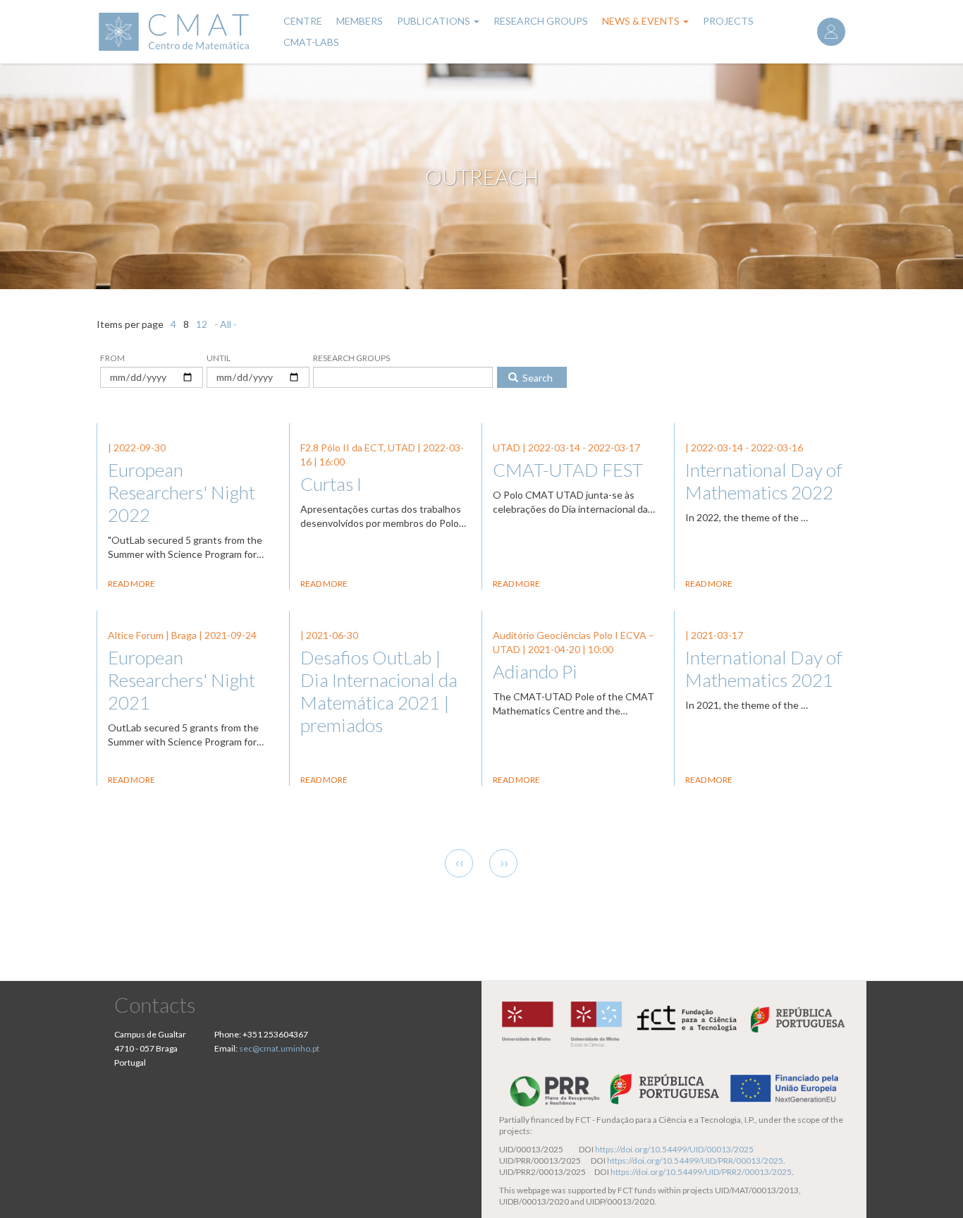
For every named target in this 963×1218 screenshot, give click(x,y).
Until (219, 358)
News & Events (642, 21)
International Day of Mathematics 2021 (763, 668)
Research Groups (540, 21)
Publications (434, 21)
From (112, 358)
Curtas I (331, 484)
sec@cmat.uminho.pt (279, 1048)
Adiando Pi (535, 671)
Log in (831, 32)
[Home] (181, 32)
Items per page (130, 324)
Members (359, 21)
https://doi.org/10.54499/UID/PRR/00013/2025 (695, 1160)
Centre (302, 21)
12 (201, 324)
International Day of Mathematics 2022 (763, 481)
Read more (131, 583)
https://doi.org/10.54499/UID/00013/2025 (674, 1149)
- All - (225, 324)
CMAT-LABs (311, 42)
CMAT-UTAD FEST (568, 469)
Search (536, 378)
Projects (728, 21)
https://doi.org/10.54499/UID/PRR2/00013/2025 (701, 1172)
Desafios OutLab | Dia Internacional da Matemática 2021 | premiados (379, 691)
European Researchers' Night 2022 (181, 492)
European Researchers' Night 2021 (181, 680)
